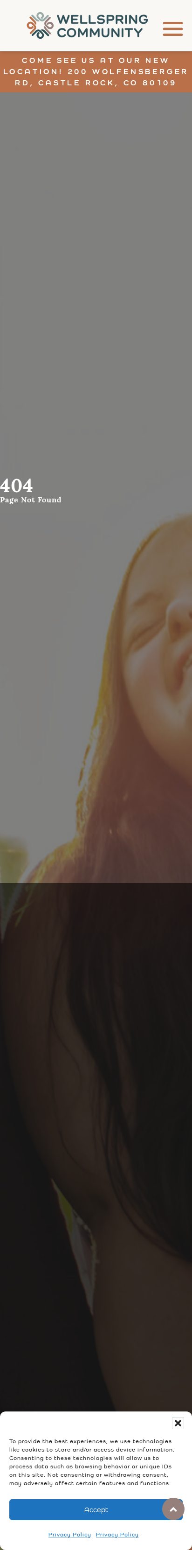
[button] (178, 1423)
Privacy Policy (69, 1534)
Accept (96, 1510)
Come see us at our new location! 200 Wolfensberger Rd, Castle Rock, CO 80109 (96, 71)
